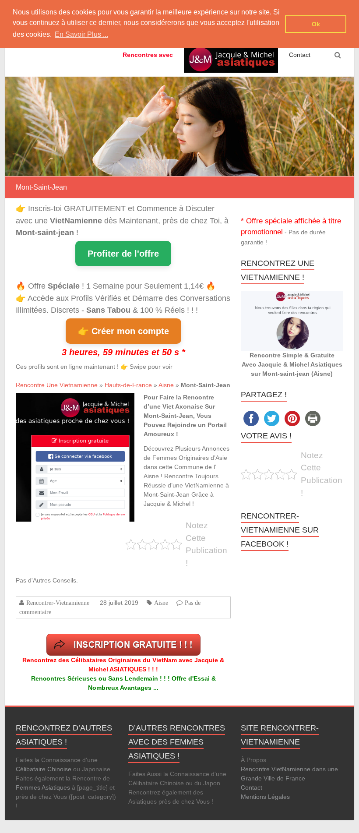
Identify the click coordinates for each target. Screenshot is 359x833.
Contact (299, 54)
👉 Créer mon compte (123, 331)
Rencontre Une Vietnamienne (57, 384)
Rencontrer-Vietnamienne (57, 603)
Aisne (166, 384)
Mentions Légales (265, 796)
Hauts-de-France (128, 384)
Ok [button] (316, 24)
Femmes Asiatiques (43, 787)
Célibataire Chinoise (43, 769)
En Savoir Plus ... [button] (81, 34)
